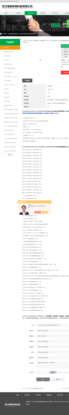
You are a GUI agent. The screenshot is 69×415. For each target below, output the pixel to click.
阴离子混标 (7, 56)
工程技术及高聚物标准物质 (11, 113)
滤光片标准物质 (8, 72)
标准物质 (6, 47)
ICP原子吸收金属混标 (9, 68)
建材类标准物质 (8, 105)
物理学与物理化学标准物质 (11, 109)
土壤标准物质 (7, 80)
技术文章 (55, 13)
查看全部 (10, 154)
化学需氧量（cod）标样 (10, 76)
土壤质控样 (7, 97)
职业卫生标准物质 (8, 130)
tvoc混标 (6, 60)
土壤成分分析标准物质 (10, 151)
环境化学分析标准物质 (10, 146)
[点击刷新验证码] (53, 372)
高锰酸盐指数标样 (8, 51)
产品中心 (30, 13)
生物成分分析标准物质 (10, 142)
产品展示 (38, 395)
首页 (6, 13)
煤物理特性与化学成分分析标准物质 (12, 122)
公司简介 (27, 395)
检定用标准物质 (8, 64)
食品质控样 (7, 101)
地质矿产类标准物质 (9, 84)
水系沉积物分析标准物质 (10, 138)
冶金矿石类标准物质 (9, 134)
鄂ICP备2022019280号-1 (60, 401)
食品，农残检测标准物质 (10, 126)
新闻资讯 (49, 395)
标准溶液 (6, 89)
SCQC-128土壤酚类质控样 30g (35, 388)
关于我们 (18, 13)
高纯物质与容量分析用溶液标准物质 (12, 118)
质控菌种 (6, 93)
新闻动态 (43, 13)
